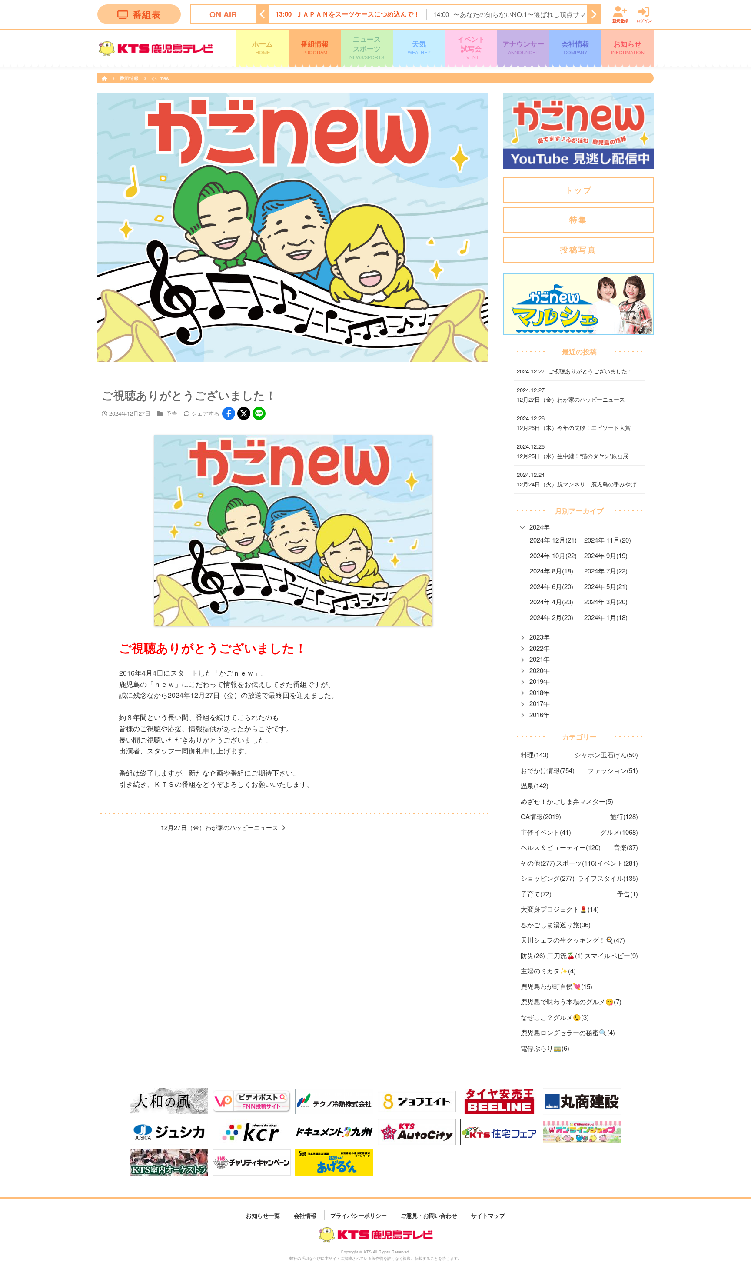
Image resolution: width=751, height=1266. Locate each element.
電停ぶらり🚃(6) (545, 1048)
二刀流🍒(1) (565, 955)
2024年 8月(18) (551, 570)
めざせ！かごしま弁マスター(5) (567, 801)
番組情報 (315, 47)
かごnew (160, 77)
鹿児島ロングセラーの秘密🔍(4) (568, 1032)
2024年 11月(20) (607, 539)
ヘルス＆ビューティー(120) (561, 847)
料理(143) (534, 754)
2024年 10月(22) (553, 555)
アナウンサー (523, 47)
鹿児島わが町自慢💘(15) (556, 986)
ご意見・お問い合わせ (429, 1215)
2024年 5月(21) (606, 586)
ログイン (644, 20)
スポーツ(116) (576, 862)
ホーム (262, 47)
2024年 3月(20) (606, 601)
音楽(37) (626, 847)
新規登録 (620, 20)
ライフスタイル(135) (608, 878)
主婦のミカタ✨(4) (548, 970)
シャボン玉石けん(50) (606, 754)
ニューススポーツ (366, 47)
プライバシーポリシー (358, 1215)
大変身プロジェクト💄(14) (560, 908)
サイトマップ (488, 1215)
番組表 (147, 14)
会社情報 (575, 47)
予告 (171, 413)
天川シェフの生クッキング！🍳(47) (573, 939)
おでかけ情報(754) (548, 770)
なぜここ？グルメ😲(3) (555, 1017)
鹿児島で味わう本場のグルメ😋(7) (571, 1001)
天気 (419, 47)
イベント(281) (617, 862)
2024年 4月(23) (551, 601)
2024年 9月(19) (606, 555)
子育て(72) (536, 893)
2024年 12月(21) (553, 539)
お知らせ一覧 (263, 1215)
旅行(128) (624, 816)
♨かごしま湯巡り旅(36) (556, 924)
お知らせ (628, 47)
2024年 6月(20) (551, 586)
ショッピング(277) (548, 878)
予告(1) (627, 893)
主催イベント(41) (546, 831)
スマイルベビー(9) (611, 955)
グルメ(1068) (619, 831)
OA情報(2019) (541, 816)
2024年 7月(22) (606, 570)
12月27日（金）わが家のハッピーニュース (219, 827)
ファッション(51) (613, 770)
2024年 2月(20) (551, 617)
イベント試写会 (471, 47)
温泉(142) (534, 785)
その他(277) (538, 862)
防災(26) (533, 955)
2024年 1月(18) (606, 617)
